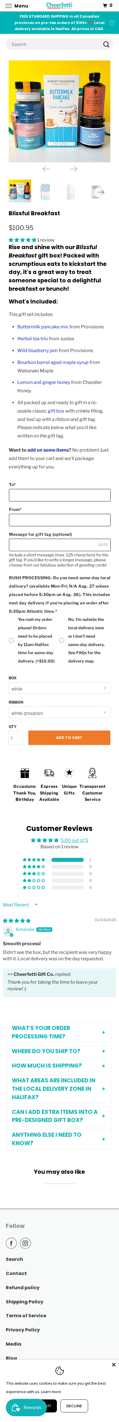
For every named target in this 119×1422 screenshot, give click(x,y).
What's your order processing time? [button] (41, 1032)
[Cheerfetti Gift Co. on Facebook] (12, 1243)
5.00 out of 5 (74, 840)
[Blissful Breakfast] (59, 111)
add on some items (48, 450)
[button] (23, 240)
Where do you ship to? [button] (46, 1051)
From (15, 509)
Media (13, 1344)
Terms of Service (26, 1315)
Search (14, 1259)
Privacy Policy (23, 1330)
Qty (13, 726)
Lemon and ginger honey (43, 382)
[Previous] (45, 168)
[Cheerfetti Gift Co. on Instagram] (26, 1243)
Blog (11, 1358)
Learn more (51, 1391)
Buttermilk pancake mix (42, 327)
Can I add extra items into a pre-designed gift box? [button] (55, 1116)
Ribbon (16, 702)
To (12, 484)
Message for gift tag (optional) (40, 534)
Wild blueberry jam (37, 350)
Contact (16, 1273)
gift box (56, 411)
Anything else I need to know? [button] (46, 1139)
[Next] (73, 168)
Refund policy (23, 1287)
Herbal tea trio (32, 338)
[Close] (114, 1365)
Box (12, 678)
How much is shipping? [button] (47, 1066)
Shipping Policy (24, 1301)
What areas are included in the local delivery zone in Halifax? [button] (53, 1089)
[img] (17, 921)
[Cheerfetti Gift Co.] (59, 5)
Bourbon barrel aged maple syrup (53, 362)
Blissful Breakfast (34, 213)
